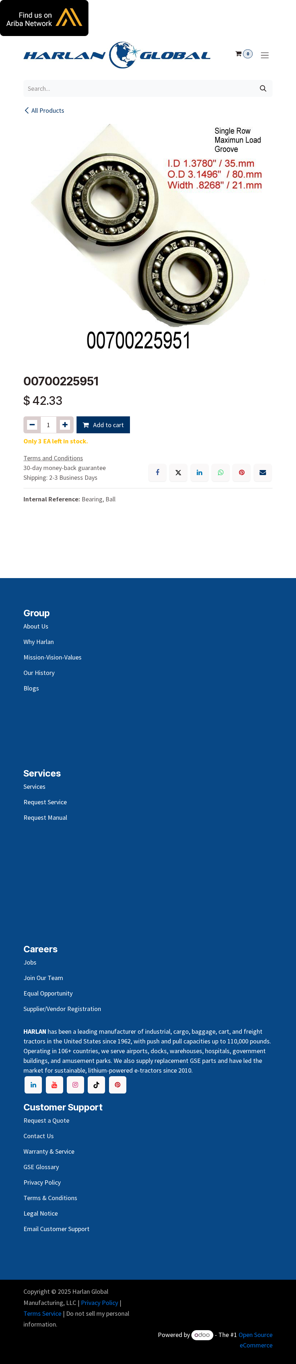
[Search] (263, 88)
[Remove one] (32, 424)
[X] (178, 472)
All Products (47, 110)
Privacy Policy (99, 1302)
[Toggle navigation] (265, 55)
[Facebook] (157, 472)
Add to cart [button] (108, 425)
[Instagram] (75, 1085)
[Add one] (65, 424)
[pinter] (117, 1085)
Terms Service (42, 1313)
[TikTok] (96, 1085)
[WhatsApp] (220, 472)
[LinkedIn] (199, 472)
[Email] (262, 472)
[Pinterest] (241, 472)
